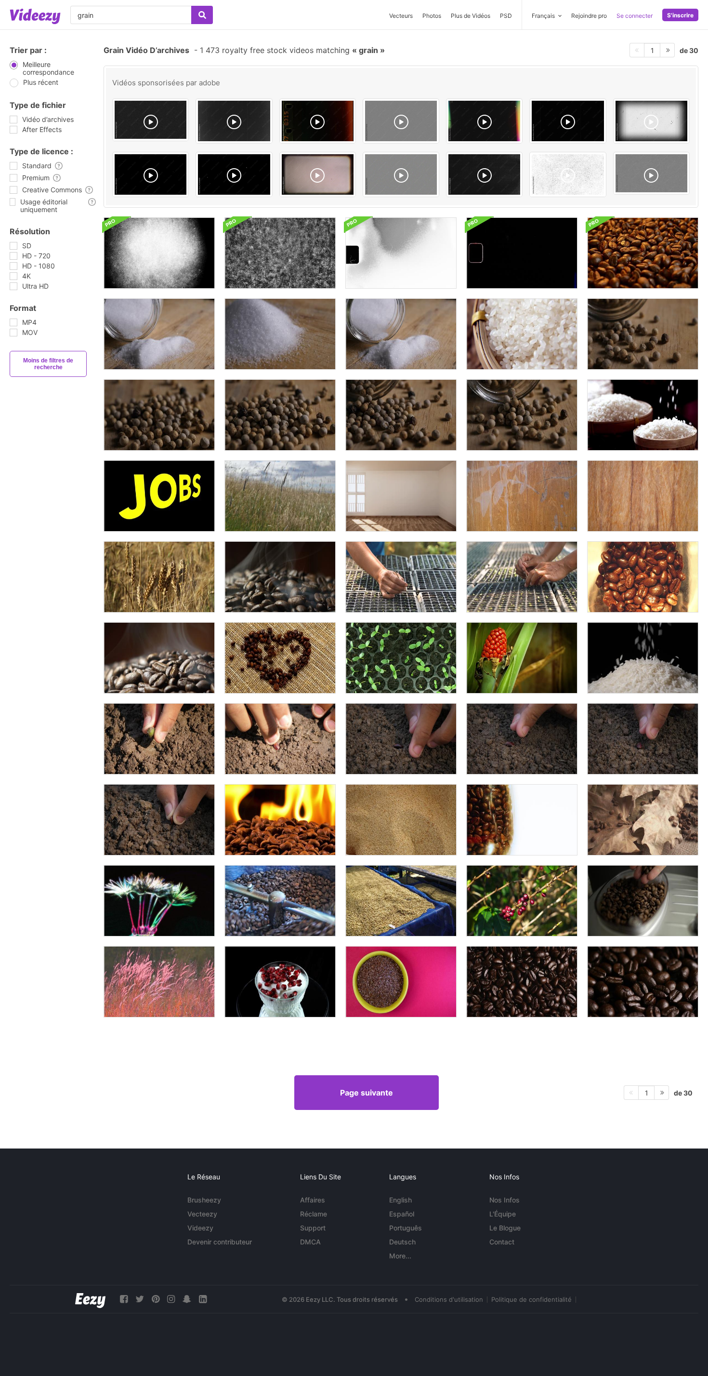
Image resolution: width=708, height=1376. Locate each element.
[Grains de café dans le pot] (521, 819)
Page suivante (366, 1092)
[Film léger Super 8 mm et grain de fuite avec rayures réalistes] (401, 253)
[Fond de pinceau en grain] (159, 253)
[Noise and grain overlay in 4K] (150, 119)
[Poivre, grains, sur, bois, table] (642, 334)
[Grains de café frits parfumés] (642, 253)
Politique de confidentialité (531, 1299)
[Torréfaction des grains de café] (159, 658)
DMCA (310, 1242)
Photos (431, 15)
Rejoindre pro (589, 15)
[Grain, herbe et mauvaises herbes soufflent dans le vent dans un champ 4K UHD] (280, 496)
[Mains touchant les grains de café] (642, 900)
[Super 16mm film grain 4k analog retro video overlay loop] (401, 121)
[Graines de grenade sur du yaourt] (280, 981)
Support (313, 1228)
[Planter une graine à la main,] (642, 739)
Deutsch (402, 1242)
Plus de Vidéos (470, 15)
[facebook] (124, 1299)
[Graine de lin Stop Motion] (401, 981)
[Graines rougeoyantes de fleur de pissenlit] (159, 900)
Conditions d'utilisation (449, 1299)
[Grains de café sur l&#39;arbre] (521, 900)
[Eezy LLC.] (90, 1299)
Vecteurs (401, 15)
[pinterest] (155, 1299)
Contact (501, 1242)
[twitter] (139, 1299)
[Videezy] (35, 16)
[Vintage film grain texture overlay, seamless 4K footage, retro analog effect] (651, 173)
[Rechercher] (202, 15)
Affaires (312, 1200)
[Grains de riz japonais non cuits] (521, 334)
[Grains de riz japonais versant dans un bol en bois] (642, 415)
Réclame (313, 1214)
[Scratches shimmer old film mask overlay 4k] (234, 121)
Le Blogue (505, 1228)
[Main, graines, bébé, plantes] (401, 577)
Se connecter (634, 15)
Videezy (200, 1228)
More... (400, 1256)
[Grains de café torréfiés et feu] (280, 819)
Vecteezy (202, 1214)
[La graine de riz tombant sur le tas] (642, 658)
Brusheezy (204, 1200)
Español (401, 1214)
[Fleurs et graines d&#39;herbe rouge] (159, 981)
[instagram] (171, 1299)
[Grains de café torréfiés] (280, 577)
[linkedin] (203, 1299)
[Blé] (159, 577)
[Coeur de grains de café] (280, 658)
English (400, 1200)
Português (405, 1228)
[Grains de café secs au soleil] (401, 900)
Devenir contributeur (219, 1242)
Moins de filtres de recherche (48, 364)
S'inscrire (680, 15)
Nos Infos (504, 1200)
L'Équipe (502, 1214)
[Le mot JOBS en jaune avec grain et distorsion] (159, 496)
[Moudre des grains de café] (642, 577)
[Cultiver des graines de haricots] (401, 658)
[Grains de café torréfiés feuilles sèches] (642, 819)
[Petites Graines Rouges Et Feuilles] (521, 658)
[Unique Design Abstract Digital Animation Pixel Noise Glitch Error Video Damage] (484, 174)
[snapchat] (187, 1299)
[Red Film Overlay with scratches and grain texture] (317, 121)
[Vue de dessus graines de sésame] (401, 819)
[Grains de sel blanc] (159, 334)
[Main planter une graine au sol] (159, 739)
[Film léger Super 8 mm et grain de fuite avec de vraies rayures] (521, 253)
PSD (506, 15)
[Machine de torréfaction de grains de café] (280, 900)
